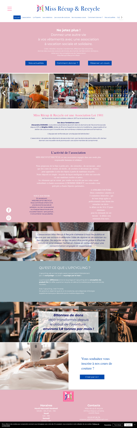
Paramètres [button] (107, 425)
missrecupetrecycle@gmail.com (94, 419)
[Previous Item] (3, 93)
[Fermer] (135, 425)
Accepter (128, 425)
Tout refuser (117, 425)
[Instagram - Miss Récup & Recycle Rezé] (8, 217)
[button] (9, 9)
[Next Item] (133, 93)
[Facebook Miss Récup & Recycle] (8, 210)
